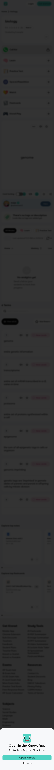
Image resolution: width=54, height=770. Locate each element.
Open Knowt (27, 757)
